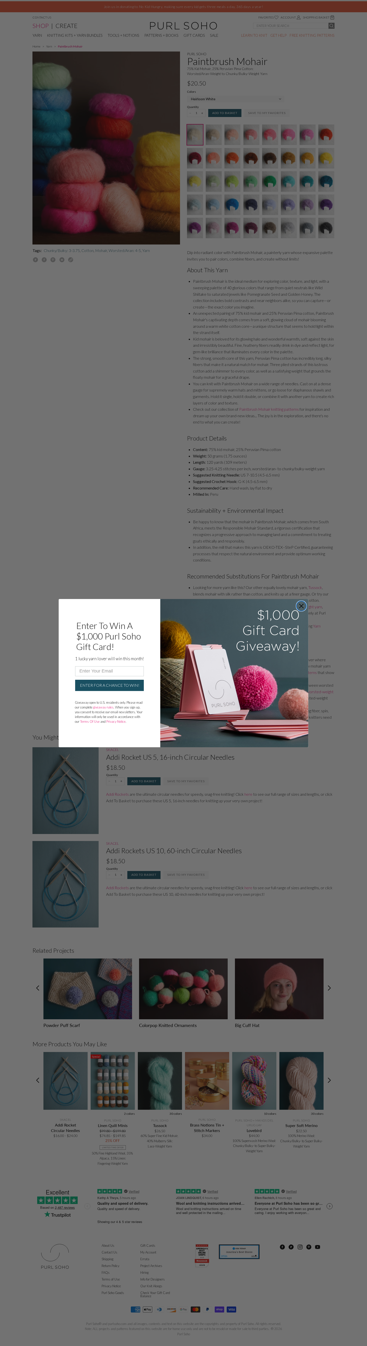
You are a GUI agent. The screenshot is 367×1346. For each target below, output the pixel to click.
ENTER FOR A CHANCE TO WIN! (109, 685)
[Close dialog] (301, 606)
